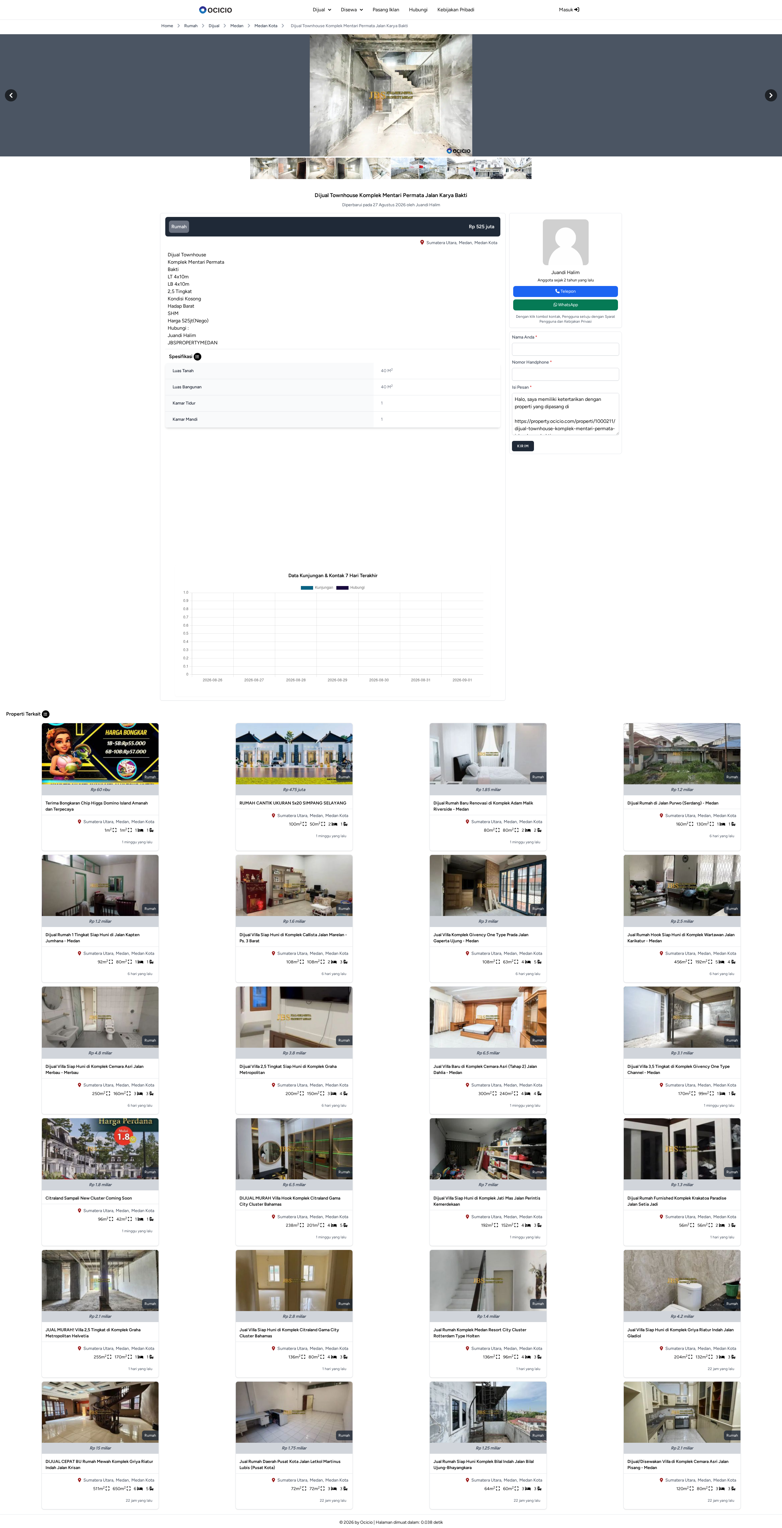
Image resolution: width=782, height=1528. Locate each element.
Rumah (191, 25)
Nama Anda (524, 337)
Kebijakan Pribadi (455, 10)
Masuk (566, 10)
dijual (319, 10)
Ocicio (366, 1522)
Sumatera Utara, (441, 242)
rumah (179, 226)
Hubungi (418, 10)
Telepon (568, 291)
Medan (236, 25)
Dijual (214, 25)
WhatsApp (567, 304)
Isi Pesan (522, 387)
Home (167, 25)
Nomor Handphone (532, 362)
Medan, (466, 242)
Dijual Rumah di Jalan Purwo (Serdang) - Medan (672, 803)
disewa (349, 10)
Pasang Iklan (386, 10)
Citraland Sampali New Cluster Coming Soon (89, 1198)
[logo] (215, 10)
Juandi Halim (565, 272)
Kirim (523, 446)
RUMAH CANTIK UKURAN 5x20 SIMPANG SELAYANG (292, 803)
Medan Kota (265, 25)
